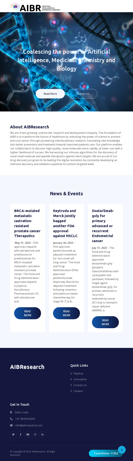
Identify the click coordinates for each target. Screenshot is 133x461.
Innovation (80, 379)
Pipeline (78, 373)
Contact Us (82, 94)
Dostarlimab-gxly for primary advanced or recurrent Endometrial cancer (103, 226)
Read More (50, 94)
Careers (78, 391)
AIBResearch (38, 451)
